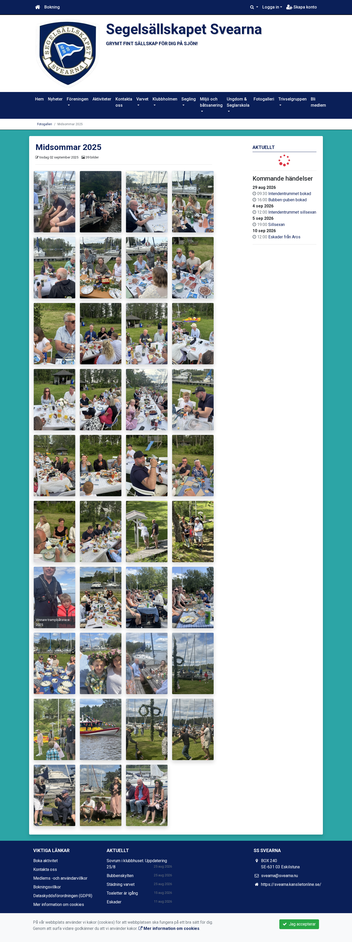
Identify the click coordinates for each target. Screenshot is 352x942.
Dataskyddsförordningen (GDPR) (62, 895)
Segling (188, 99)
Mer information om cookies (58, 904)
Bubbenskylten (120, 875)
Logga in (270, 7)
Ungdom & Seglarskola (238, 102)
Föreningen (77, 99)
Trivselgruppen (292, 99)
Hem (39, 99)
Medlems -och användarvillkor (60, 878)
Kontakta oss (123, 102)
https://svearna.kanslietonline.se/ (291, 884)
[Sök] (254, 7)
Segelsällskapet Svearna (184, 29)
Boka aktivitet (45, 860)
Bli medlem (318, 102)
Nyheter (55, 99)
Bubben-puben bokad (287, 199)
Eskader (114, 901)
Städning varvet (121, 884)
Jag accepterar (301, 924)
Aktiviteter (102, 99)
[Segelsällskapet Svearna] (67, 53)
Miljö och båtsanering (211, 102)
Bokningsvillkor (47, 887)
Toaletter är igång (122, 893)
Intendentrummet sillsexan (292, 212)
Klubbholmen (165, 99)
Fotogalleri (264, 99)
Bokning (52, 7)
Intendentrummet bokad (289, 193)
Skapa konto (304, 7)
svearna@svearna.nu (279, 875)
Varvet (142, 99)
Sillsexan (276, 224)
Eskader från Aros (284, 236)
